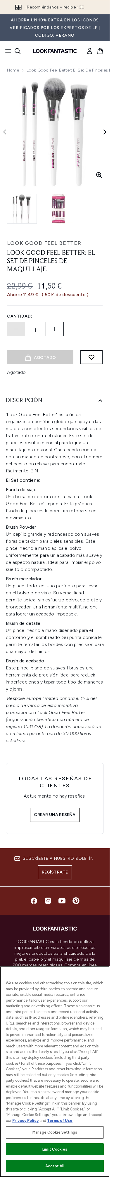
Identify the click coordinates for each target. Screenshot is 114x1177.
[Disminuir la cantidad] (16, 329)
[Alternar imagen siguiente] (105, 132)
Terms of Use (59, 1120)
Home (13, 70)
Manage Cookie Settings (54, 1132)
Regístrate (55, 872)
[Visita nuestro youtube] (62, 901)
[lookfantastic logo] (55, 51)
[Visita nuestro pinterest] (76, 901)
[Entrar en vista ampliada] (99, 175)
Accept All (54, 1166)
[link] (89, 51)
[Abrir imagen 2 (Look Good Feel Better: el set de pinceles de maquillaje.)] (58, 208)
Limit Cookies (54, 1149)
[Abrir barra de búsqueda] (17, 51)
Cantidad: (19, 316)
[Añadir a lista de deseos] (91, 357)
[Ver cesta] (100, 51)
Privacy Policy (25, 1120)
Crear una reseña (54, 814)
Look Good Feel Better (44, 243)
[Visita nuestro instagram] (48, 901)
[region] (55, 1071)
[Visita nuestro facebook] (34, 901)
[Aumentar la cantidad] (55, 329)
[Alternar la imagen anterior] (4, 132)
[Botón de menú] (6, 51)
